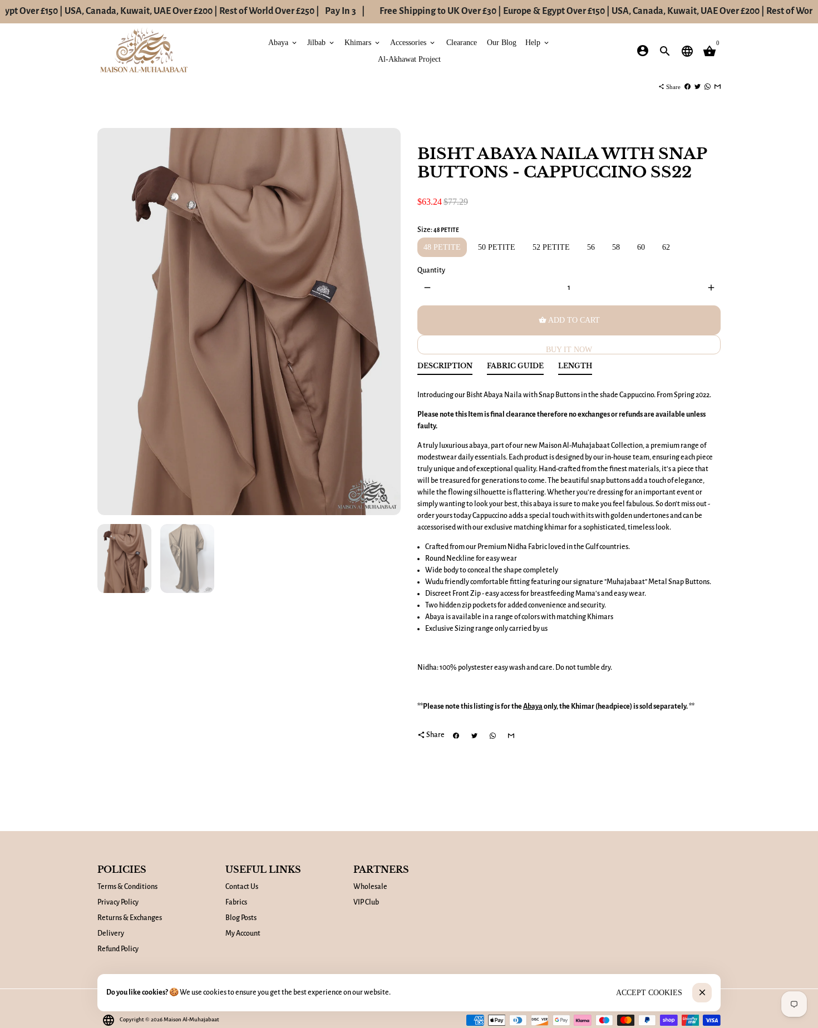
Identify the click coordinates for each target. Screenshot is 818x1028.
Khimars (362, 42)
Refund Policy (118, 949)
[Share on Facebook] (687, 86)
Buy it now (569, 349)
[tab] (444, 368)
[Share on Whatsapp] (707, 86)
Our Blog (501, 42)
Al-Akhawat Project (409, 59)
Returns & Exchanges (129, 918)
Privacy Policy (118, 902)
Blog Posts (241, 918)
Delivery (110, 933)
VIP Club (366, 902)
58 (616, 247)
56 (591, 247)
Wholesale (370, 887)
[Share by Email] (717, 86)
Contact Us (241, 887)
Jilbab (321, 42)
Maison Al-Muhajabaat (191, 1019)
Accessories (413, 42)
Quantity (431, 270)
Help (537, 42)
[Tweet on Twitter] (697, 86)
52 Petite (551, 247)
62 (666, 247)
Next (386, 322)
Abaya (283, 42)
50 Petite (496, 247)
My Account (242, 933)
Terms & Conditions (127, 887)
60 (641, 247)
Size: (438, 230)
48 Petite (442, 247)
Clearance (461, 42)
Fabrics (236, 902)
